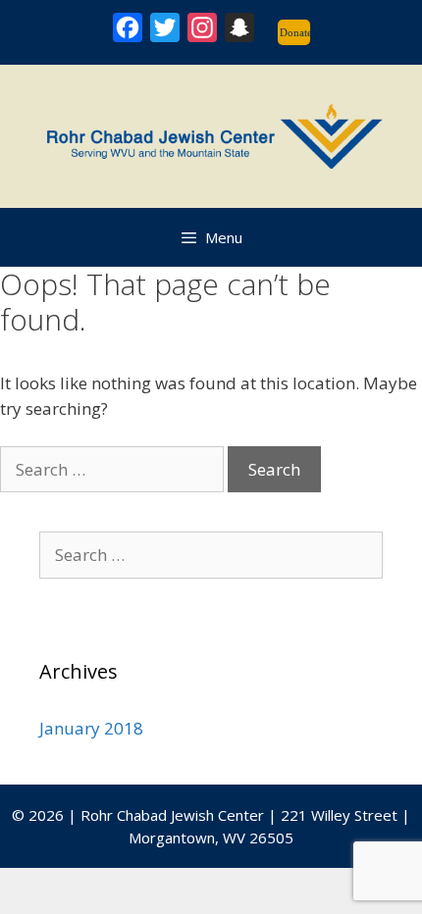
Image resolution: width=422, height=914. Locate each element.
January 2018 (91, 728)
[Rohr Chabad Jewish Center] (211, 134)
